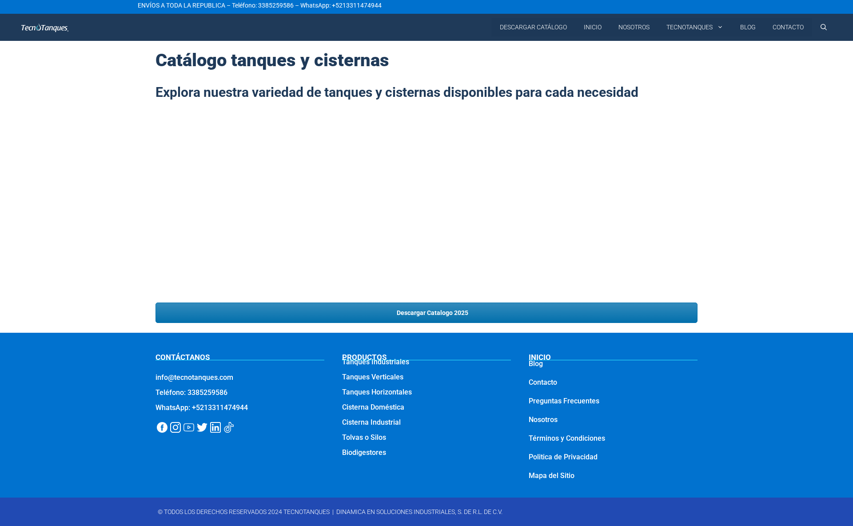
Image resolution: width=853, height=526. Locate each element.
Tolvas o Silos (364, 437)
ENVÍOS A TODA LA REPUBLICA (181, 5)
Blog (536, 363)
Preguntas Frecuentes (564, 401)
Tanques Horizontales (377, 392)
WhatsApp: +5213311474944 (341, 5)
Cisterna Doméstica (373, 407)
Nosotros (543, 419)
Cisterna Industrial (371, 422)
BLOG (748, 27)
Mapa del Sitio (551, 475)
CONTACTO (788, 27)
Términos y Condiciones (567, 438)
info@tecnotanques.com (194, 377)
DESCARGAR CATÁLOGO (533, 27)
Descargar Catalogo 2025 (431, 312)
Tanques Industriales (375, 362)
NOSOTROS (634, 27)
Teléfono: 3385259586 (263, 5)
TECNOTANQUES (689, 27)
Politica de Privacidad (563, 457)
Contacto (543, 382)
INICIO (593, 27)
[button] (823, 27)
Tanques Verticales (372, 377)
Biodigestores (364, 452)
